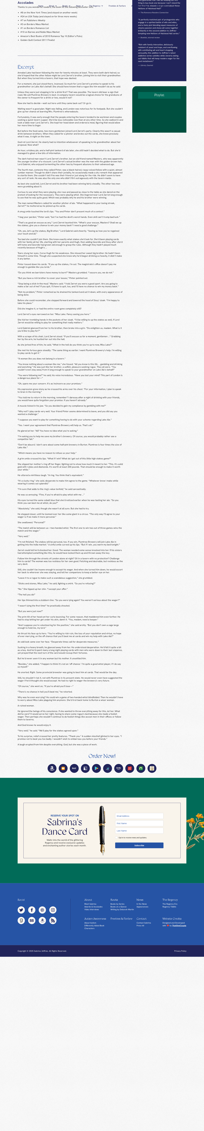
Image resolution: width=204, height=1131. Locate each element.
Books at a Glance (118, 1008)
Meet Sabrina (90, 1006)
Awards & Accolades (93, 1008)
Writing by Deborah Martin (122, 1011)
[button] (53, 6)
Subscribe (139, 947)
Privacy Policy (180, 1053)
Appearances (142, 1008)
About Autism (90, 1024)
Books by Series (117, 1006)
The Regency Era (170, 1006)
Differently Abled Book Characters (94, 1028)
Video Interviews (91, 1011)
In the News (142, 1006)
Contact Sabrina (144, 1024)
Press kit (140, 1027)
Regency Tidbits (169, 1008)
